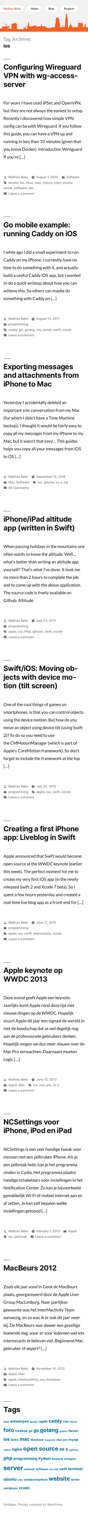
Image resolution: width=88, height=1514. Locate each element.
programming (18, 324)
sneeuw (29, 1469)
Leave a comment (21, 193)
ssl (56, 1469)
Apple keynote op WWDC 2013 (32, 974)
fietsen (73, 1421)
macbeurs (53, 1379)
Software (72, 177)
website (59, 1478)
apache (34, 1421)
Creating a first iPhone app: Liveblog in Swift (41, 833)
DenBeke (9, 1504)
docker (13, 182)
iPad (27, 631)
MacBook (37, 1439)
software (20, 188)
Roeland (57, 1458)
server (7, 188)
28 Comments (18, 488)
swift (56, 329)
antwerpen (19, 1421)
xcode (66, 329)
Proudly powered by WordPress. (40, 1504)
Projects (69, 8)
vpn (31, 188)
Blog (51, 8)
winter (75, 1479)
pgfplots (74, 1449)
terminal (75, 1469)
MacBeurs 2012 (29, 1267)
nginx (17, 1449)
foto (8, 1430)
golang (30, 329)
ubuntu (10, 1479)
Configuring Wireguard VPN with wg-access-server (42, 76)
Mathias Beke (18, 177)
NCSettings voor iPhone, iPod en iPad (37, 1126)
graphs (63, 1431)
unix (20, 1479)
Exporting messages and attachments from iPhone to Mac (41, 375)
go (21, 329)
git (30, 1431)
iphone (49, 482)
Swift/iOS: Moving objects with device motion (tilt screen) (40, 677)
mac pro (45, 1085)
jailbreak (21, 1236)
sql (66, 482)
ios (22, 182)
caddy (12, 329)
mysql (73, 1440)
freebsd (21, 1431)
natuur (7, 1449)
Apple (12, 1085)
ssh (51, 1469)
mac (38, 182)
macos (48, 182)
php (7, 1458)
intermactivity (28, 1379)
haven (73, 1431)
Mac (11, 482)
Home (34, 8)
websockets (42, 933)
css (65, 1421)
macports (50, 1440)
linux (29, 182)
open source (63, 182)
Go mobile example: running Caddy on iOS (40, 229)
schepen (70, 1458)
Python (44, 1458)
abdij (6, 1421)
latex (15, 1440)
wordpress (10, 1488)
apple (12, 631)
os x (59, 482)
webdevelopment (36, 1479)
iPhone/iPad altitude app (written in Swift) (39, 523)
